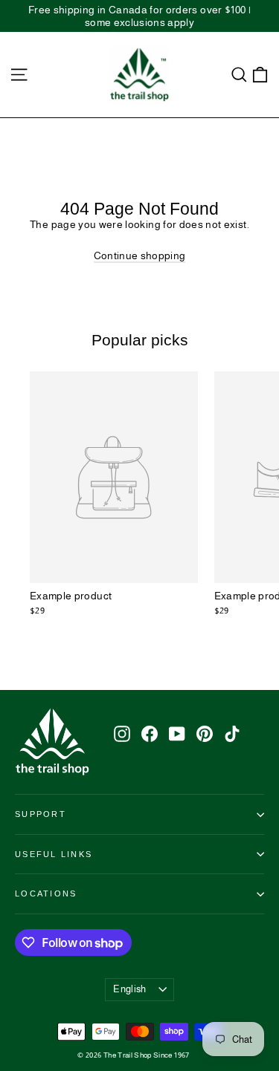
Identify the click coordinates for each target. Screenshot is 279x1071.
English (129, 988)
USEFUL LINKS (53, 854)
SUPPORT (40, 814)
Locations (46, 893)
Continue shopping (140, 255)
